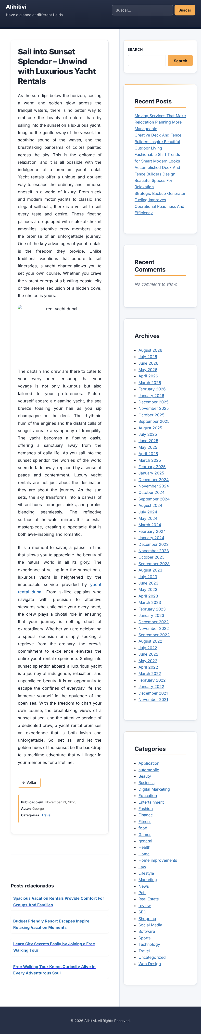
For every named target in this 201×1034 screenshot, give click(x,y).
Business (146, 782)
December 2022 (153, 621)
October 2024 (151, 492)
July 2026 (147, 356)
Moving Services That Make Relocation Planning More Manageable (160, 122)
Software (146, 931)
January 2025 (151, 473)
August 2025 (150, 427)
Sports (144, 937)
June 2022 (148, 654)
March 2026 (149, 382)
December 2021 (153, 693)
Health (144, 847)
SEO (142, 911)
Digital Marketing (154, 789)
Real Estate (148, 899)
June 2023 (148, 583)
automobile (148, 769)
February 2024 (152, 531)
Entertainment (151, 802)
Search (135, 49)
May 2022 (147, 660)
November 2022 (153, 628)
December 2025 (153, 401)
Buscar (184, 10)
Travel (46, 815)
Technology (149, 944)
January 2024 (151, 537)
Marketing (147, 879)
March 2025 (149, 460)
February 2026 (152, 388)
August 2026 (150, 350)
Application (148, 763)
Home (144, 853)
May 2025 (147, 447)
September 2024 (154, 499)
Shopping (147, 918)
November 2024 (153, 486)
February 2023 (152, 609)
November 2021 (153, 699)
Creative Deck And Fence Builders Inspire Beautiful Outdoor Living (158, 141)
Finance (145, 814)
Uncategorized (152, 957)
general (145, 840)
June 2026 (148, 363)
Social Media (150, 924)
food (142, 827)
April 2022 (148, 667)
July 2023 (147, 576)
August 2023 (150, 570)
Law (142, 866)
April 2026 (148, 376)
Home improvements (157, 860)
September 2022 (154, 634)
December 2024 (153, 479)
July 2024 (147, 512)
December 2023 (153, 544)
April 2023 (148, 596)
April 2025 (148, 453)
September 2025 (154, 421)
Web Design (149, 963)
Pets (142, 892)
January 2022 (151, 686)
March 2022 (149, 673)
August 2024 (150, 505)
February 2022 (152, 680)
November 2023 (153, 550)
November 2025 (153, 408)
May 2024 (147, 518)
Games (144, 834)
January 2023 (151, 615)
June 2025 (148, 440)
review (144, 905)
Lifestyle (146, 873)
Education (147, 795)
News (143, 886)
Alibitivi (16, 6)
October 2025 (151, 414)
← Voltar (29, 782)
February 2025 (152, 466)
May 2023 (147, 589)
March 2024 (149, 524)
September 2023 (154, 563)
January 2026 (151, 395)
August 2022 (150, 641)
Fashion (145, 808)
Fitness (144, 821)
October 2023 (151, 557)
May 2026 (147, 369)
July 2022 (147, 647)
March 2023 (149, 602)
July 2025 (147, 434)
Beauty (144, 776)
